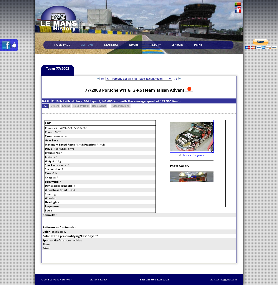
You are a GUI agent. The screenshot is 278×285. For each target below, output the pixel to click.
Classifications (121, 106)
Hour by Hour (81, 106)
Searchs (177, 45)
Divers (134, 45)
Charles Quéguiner (193, 155)
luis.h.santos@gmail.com (223, 279)
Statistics (111, 45)
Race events (99, 106)
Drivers (55, 106)
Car (45, 106)
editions (87, 45)
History (155, 45)
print (198, 45)
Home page (62, 45)
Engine (66, 106)
